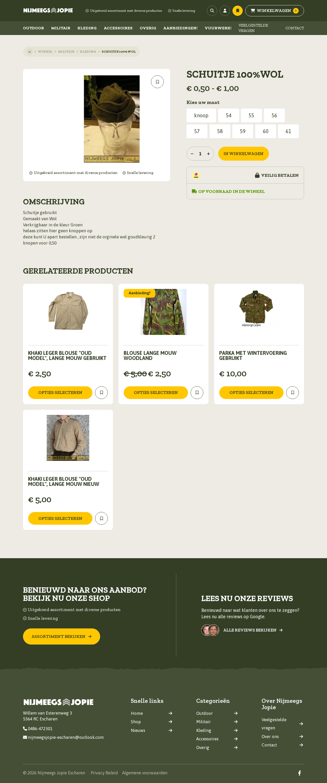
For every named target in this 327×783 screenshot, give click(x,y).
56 (274, 115)
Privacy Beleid (104, 772)
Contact (294, 28)
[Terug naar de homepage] (48, 10)
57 (197, 131)
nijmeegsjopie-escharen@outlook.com (66, 737)
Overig (148, 28)
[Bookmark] (157, 81)
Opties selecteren (60, 392)
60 (265, 131)
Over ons (270, 736)
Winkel (45, 51)
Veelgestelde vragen (253, 28)
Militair (60, 28)
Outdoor (33, 28)
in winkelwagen (244, 153)
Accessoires (118, 28)
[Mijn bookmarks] (237, 11)
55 (251, 115)
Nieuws (138, 730)
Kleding (87, 28)
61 (288, 131)
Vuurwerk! (218, 28)
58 (220, 131)
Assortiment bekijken (58, 636)
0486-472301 (40, 728)
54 (228, 115)
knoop (201, 115)
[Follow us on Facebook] (299, 772)
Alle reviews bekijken (250, 630)
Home (137, 713)
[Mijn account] (225, 11)
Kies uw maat (202, 102)
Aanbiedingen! (180, 28)
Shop (136, 721)
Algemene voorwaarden (144, 772)
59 (243, 131)
